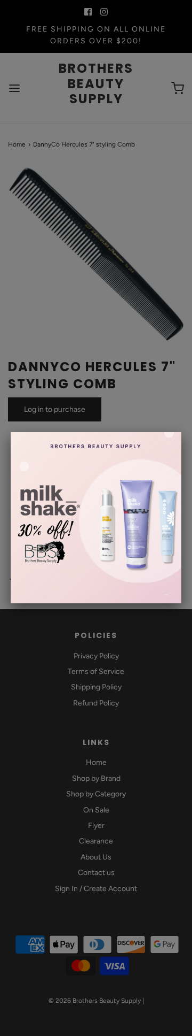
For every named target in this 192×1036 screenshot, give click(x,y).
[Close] (181, 432)
